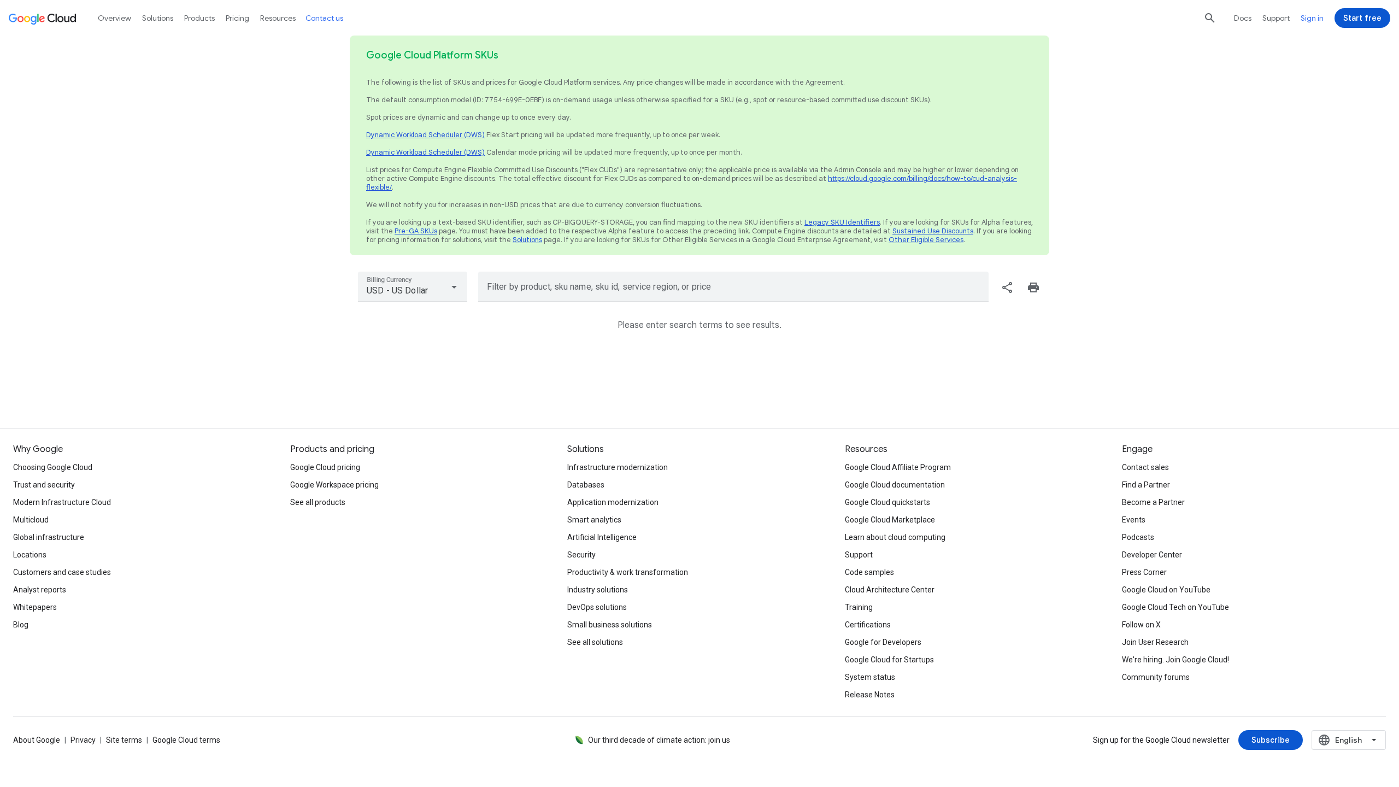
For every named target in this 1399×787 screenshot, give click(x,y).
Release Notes (870, 694)
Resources (278, 18)
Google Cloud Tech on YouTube (1175, 607)
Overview (114, 18)
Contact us (324, 18)
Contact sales (1145, 467)
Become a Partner (1153, 502)
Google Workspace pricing (334, 484)
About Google (36, 740)
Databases (585, 484)
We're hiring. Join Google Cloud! (1175, 659)
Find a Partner (1146, 484)
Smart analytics (594, 519)
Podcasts (1138, 537)
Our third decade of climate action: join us (659, 740)
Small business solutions (609, 624)
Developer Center (1152, 554)
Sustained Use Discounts (932, 231)
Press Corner (1144, 572)
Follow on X (1141, 624)
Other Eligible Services (926, 239)
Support (1276, 18)
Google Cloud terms (186, 740)
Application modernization (613, 502)
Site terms (124, 740)
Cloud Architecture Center (889, 589)
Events (1133, 519)
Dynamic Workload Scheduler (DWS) (425, 134)
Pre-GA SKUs (416, 231)
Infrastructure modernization (617, 467)
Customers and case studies (62, 572)
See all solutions (595, 642)
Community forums (1156, 677)
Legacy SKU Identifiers (842, 222)
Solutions (527, 239)
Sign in (1312, 18)
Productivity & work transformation (627, 572)
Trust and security (44, 484)
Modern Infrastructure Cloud (62, 502)
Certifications (868, 624)
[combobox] (412, 287)
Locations (29, 554)
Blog (20, 624)
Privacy (83, 740)
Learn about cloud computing (895, 537)
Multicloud (31, 519)
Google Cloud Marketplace (890, 519)
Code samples (869, 572)
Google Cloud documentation (895, 484)
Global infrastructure (48, 537)
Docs (1242, 18)
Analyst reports (39, 589)
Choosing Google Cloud (52, 467)
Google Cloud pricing (325, 467)
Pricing (237, 18)
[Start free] (1362, 18)
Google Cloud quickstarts (887, 502)
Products (199, 18)
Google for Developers (883, 642)
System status (870, 677)
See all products (317, 502)
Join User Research (1155, 642)
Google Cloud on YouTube (1166, 589)
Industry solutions (597, 589)
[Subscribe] (1270, 740)
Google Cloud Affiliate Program (898, 467)
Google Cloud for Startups (889, 659)
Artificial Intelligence (602, 537)
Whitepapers (35, 607)
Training (859, 607)
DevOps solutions (597, 607)
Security (581, 554)
